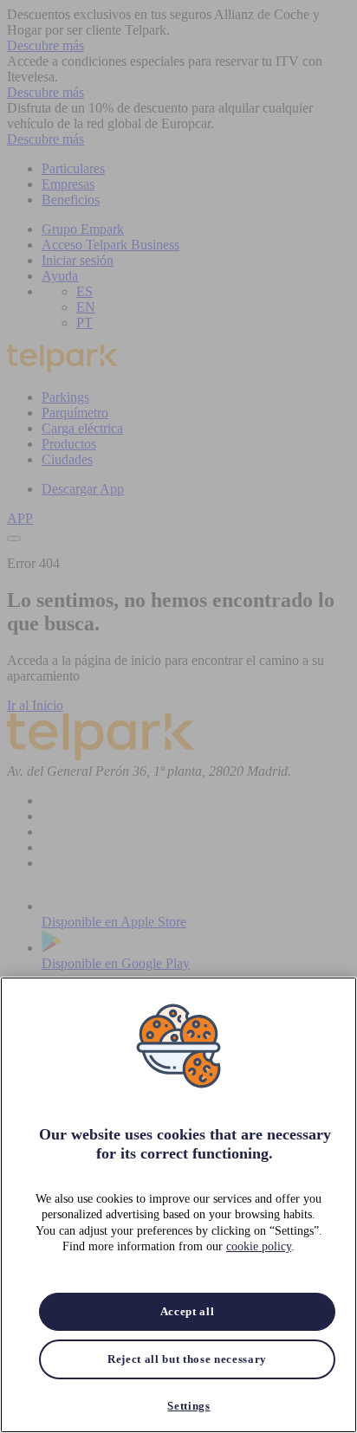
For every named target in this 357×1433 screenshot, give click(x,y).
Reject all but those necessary (187, 1358)
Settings (188, 1405)
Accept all (187, 1311)
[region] (178, 1205)
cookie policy (258, 1246)
